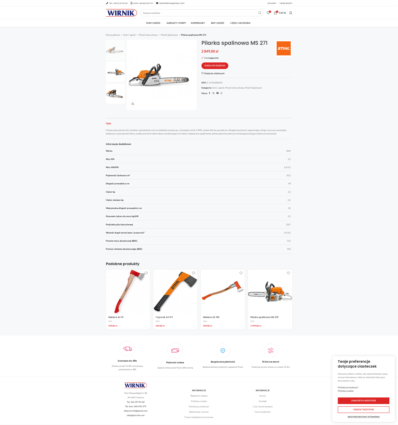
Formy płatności (263, 411)
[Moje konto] (291, 13)
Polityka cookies (199, 401)
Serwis (262, 395)
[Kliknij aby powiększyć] (133, 104)
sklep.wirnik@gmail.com (135, 410)
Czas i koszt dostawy (263, 406)
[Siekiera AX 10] (128, 291)
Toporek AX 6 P (164, 317)
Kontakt (263, 401)
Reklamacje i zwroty (199, 411)
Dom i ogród (129, 34)
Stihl (110, 321)
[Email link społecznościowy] (217, 93)
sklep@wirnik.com (136, 415)
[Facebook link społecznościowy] (209, 93)
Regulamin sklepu (199, 395)
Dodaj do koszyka (215, 65)
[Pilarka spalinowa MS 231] (270, 291)
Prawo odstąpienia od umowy (199, 417)
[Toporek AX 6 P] (175, 291)
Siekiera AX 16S (211, 317)
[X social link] (213, 93)
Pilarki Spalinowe (169, 34)
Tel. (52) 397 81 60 (135, 402)
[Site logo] (121, 12)
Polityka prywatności (199, 406)
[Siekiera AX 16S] (223, 291)
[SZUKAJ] (260, 12)
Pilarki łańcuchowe (148, 34)
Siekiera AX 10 (115, 317)
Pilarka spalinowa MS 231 (264, 317)
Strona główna (113, 34)
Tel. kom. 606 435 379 (135, 406)
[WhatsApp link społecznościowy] (221, 93)
